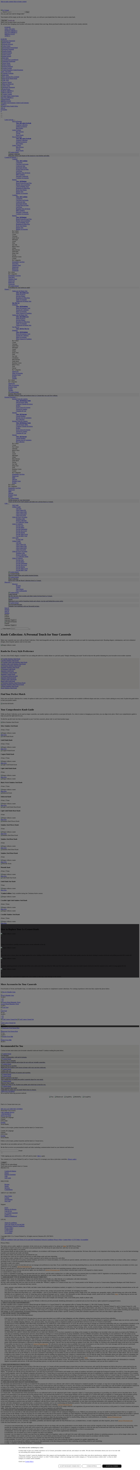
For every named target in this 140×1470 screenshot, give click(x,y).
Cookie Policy (29, 1461)
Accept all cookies (112, 1466)
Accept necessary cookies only (70, 1466)
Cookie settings (92, 1466)
